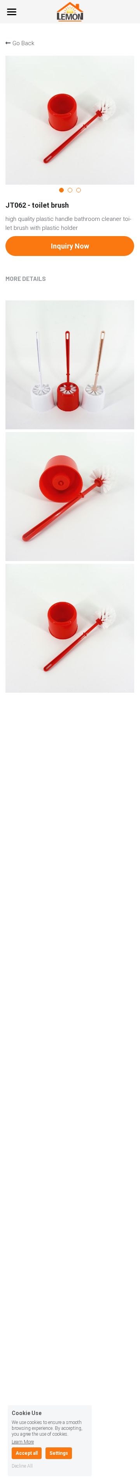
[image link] (70, 11)
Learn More (23, 1441)
